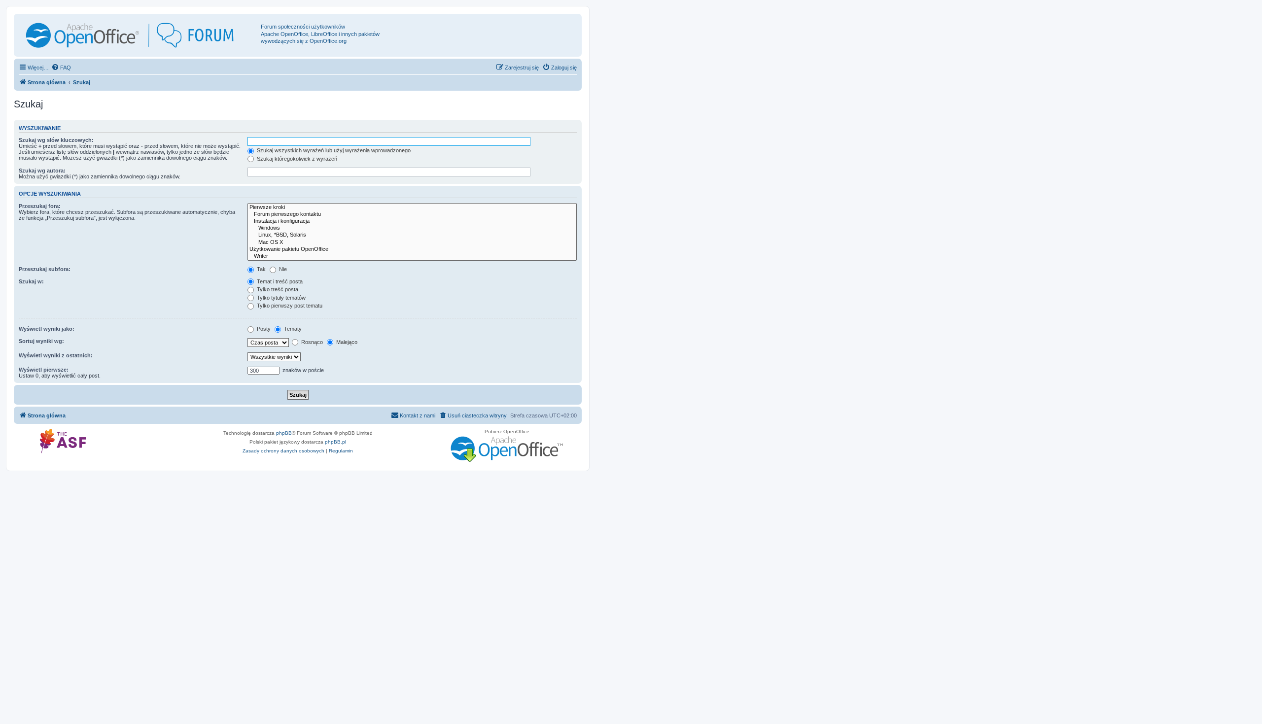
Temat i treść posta (279, 281)
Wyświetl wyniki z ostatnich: (56, 355)
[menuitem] (61, 67)
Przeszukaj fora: (40, 206)
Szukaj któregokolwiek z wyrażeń (296, 159)
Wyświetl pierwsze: (44, 370)
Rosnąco (311, 342)
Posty (263, 329)
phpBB (284, 433)
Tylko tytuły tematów (280, 298)
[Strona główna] (138, 35)
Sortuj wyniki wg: (41, 341)
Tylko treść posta (276, 289)
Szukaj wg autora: (42, 170)
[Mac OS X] (412, 242)
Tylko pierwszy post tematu (288, 306)
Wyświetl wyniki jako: (46, 329)
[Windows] (412, 228)
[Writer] (412, 256)
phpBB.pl (335, 442)
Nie (282, 269)
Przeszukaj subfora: (44, 269)
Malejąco (346, 342)
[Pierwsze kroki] (412, 207)
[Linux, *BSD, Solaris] (412, 235)
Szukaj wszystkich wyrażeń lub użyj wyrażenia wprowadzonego (333, 150)
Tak (260, 269)
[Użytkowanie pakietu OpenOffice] (412, 249)
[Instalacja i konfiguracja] (412, 221)
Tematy (292, 329)
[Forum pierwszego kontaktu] (412, 214)
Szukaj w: (31, 281)
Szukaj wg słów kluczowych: (56, 140)
